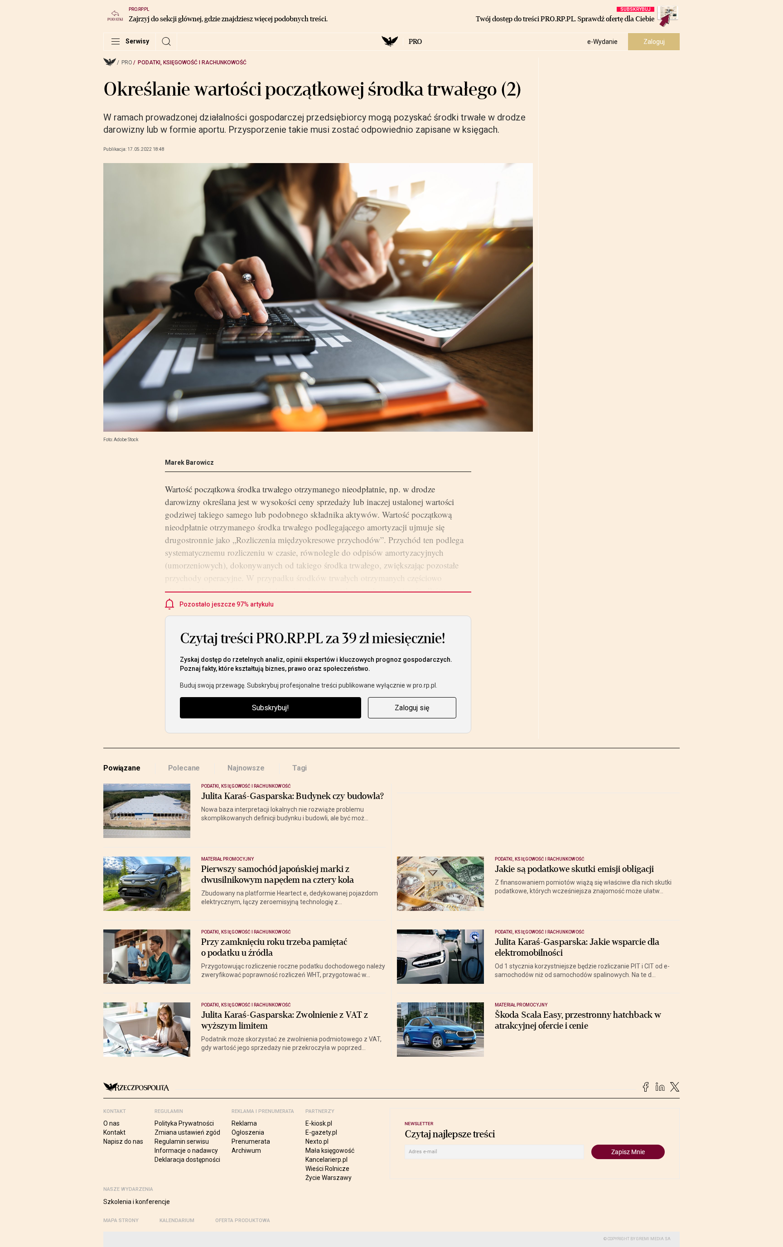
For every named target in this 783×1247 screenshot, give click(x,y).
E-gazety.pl (321, 1132)
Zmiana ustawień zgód (187, 1132)
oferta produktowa (242, 1220)
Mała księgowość (329, 1150)
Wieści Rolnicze (327, 1168)
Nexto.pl (317, 1141)
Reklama (244, 1123)
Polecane (184, 768)
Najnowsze (246, 768)
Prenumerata (251, 1141)
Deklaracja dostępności (187, 1159)
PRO (415, 41)
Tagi (299, 768)
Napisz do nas (123, 1141)
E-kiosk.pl (318, 1123)
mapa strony (121, 1220)
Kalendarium (177, 1220)
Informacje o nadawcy (186, 1150)
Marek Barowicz (189, 462)
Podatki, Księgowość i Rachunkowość (192, 62)
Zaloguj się (412, 707)
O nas (111, 1123)
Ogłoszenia (248, 1132)
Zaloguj (654, 41)
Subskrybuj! (270, 707)
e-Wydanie (602, 41)
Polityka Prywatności (184, 1123)
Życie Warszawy (328, 1177)
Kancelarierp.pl (326, 1159)
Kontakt (114, 1132)
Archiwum (246, 1150)
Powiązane (121, 768)
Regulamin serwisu (182, 1141)
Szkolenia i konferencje (136, 1201)
